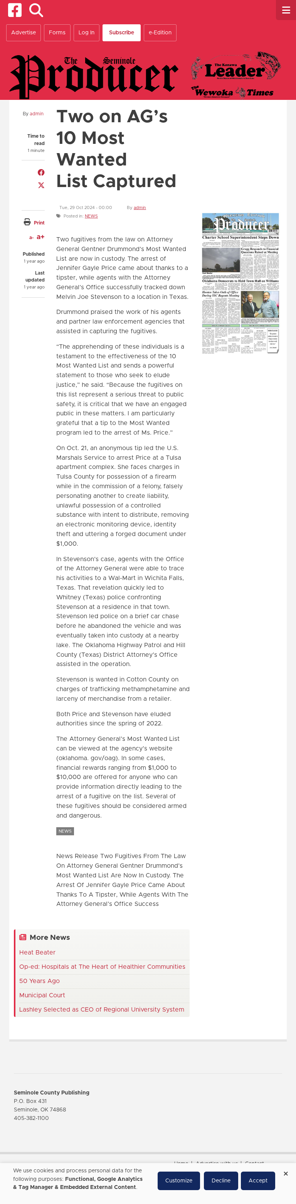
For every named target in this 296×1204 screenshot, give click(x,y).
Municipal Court (42, 995)
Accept (258, 1181)
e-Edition (160, 32)
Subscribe (121, 32)
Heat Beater (37, 952)
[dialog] (148, 1183)
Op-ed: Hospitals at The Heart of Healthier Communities (102, 967)
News (91, 216)
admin (37, 113)
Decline (221, 1181)
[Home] (145, 75)
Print (39, 223)
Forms (57, 32)
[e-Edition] (240, 283)
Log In (86, 32)
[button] (36, 10)
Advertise (23, 32)
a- (31, 237)
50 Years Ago (39, 981)
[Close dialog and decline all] (285, 1171)
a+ (41, 237)
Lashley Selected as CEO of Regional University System (101, 1010)
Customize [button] (178, 1181)
